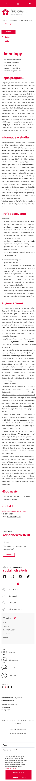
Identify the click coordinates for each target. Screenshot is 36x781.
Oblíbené (8, 37)
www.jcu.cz (6, 710)
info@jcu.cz (6, 707)
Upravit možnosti (10, 768)
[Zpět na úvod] (18, 12)
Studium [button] (12, 603)
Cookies (18, 723)
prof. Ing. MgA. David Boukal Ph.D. (14, 511)
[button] (6, 3)
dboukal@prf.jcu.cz (13, 517)
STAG (4, 622)
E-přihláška (8, 31)
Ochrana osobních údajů (18, 729)
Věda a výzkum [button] (15, 609)
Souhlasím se (14, 547)
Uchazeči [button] (12, 596)
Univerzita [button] (13, 589)
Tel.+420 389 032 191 (9, 704)
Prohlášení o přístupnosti (18, 733)
